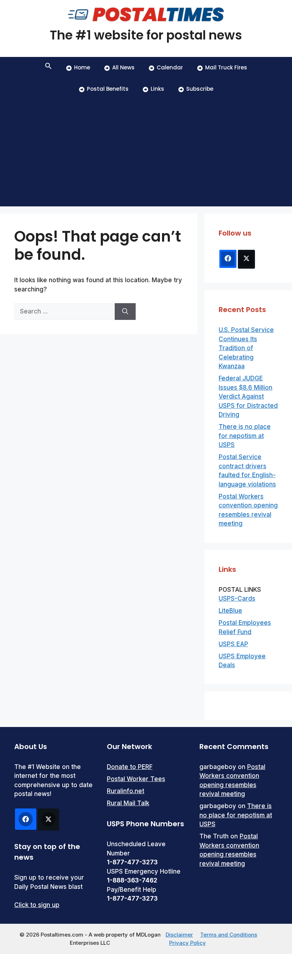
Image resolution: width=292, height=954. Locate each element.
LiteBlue (230, 610)
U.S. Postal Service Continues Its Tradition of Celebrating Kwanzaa (246, 348)
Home (82, 67)
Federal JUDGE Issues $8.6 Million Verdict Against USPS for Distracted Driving (248, 396)
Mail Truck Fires (226, 67)
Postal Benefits (108, 89)
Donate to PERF (129, 766)
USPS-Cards (237, 598)
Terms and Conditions (228, 934)
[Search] (125, 311)
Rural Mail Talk (128, 803)
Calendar (170, 67)
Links (157, 89)
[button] (48, 67)
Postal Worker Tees (136, 778)
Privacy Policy (187, 942)
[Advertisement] (146, 153)
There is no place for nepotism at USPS (245, 435)
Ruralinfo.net (125, 791)
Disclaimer (179, 934)
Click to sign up (36, 904)
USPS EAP (233, 644)
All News (123, 67)
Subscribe (199, 89)
